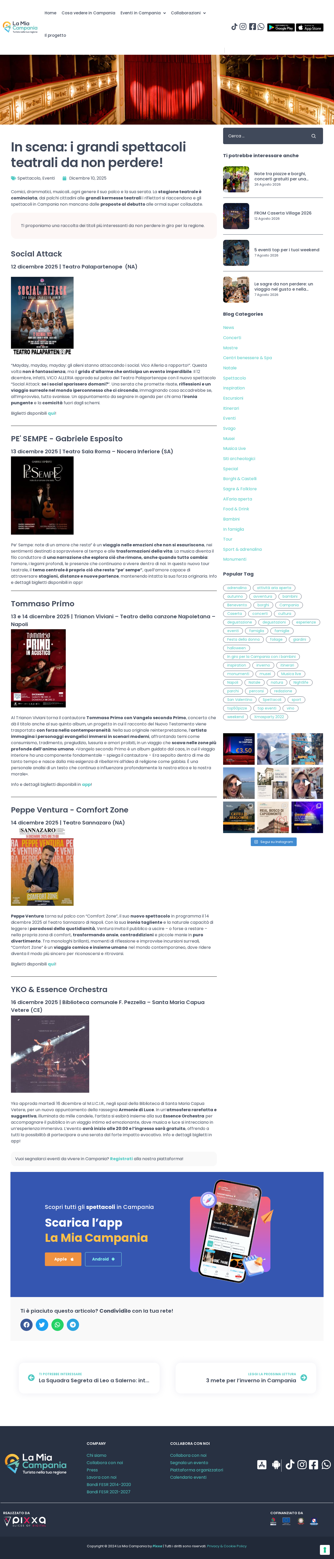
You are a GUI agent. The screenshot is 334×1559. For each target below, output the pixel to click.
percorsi (256, 691)
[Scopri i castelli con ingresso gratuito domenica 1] (239, 817)
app (86, 784)
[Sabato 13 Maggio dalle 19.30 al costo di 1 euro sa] (273, 817)
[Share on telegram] (73, 1325)
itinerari (287, 665)
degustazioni (274, 622)
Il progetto (55, 35)
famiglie (282, 630)
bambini (290, 596)
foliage (276, 639)
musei (265, 673)
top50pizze (237, 708)
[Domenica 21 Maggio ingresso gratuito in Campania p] (273, 783)
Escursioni (233, 398)
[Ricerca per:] (263, 136)
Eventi (48, 178)
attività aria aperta (274, 587)
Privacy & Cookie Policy (227, 1546)
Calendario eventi (188, 1477)
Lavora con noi (101, 1477)
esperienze (306, 622)
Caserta (234, 613)
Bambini (231, 519)
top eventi (267, 708)
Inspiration (234, 388)
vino (290, 708)
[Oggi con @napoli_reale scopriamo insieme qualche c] (307, 783)
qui (51, 413)
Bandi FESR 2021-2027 (108, 1492)
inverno (263, 665)
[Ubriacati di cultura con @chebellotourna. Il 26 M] (307, 749)
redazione (283, 691)
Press (92, 1470)
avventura (262, 596)
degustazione (239, 622)
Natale (230, 368)
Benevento (237, 605)
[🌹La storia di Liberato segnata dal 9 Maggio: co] (307, 817)
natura (277, 682)
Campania (289, 605)
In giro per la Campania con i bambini (261, 656)
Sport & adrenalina (242, 549)
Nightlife (301, 682)
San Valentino (239, 699)
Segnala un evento (189, 1463)
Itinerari (231, 408)
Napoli (232, 682)
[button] (63, 1259)
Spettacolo (28, 178)
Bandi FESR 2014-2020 (109, 1485)
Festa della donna (243, 639)
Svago (229, 428)
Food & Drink (236, 509)
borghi (263, 605)
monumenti (238, 673)
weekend (235, 716)
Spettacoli (272, 699)
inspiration (236, 665)
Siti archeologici (239, 459)
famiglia (256, 630)
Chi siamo (96, 1455)
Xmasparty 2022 (269, 716)
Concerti (232, 338)
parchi (233, 691)
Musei (229, 439)
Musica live (291, 673)
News (228, 328)
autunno (235, 596)
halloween (236, 648)
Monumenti (234, 559)
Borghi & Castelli (240, 479)
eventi (233, 630)
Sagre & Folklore (240, 489)
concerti (260, 613)
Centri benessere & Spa (247, 358)
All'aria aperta (237, 499)
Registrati (121, 1159)
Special (230, 469)
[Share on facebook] (26, 1325)
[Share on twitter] (42, 1325)
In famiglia (233, 529)
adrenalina (237, 587)
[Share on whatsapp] (57, 1325)
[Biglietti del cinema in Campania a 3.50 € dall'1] (239, 749)
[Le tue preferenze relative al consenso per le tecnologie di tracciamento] (325, 1550)
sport (296, 699)
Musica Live (234, 448)
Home (50, 13)
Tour (227, 539)
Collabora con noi (105, 1463)
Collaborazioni (186, 13)
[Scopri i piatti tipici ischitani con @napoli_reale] (273, 749)
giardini (299, 639)
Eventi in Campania (141, 13)
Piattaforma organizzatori (196, 1470)
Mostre (230, 348)
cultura (284, 613)
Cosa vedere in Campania (88, 13)
